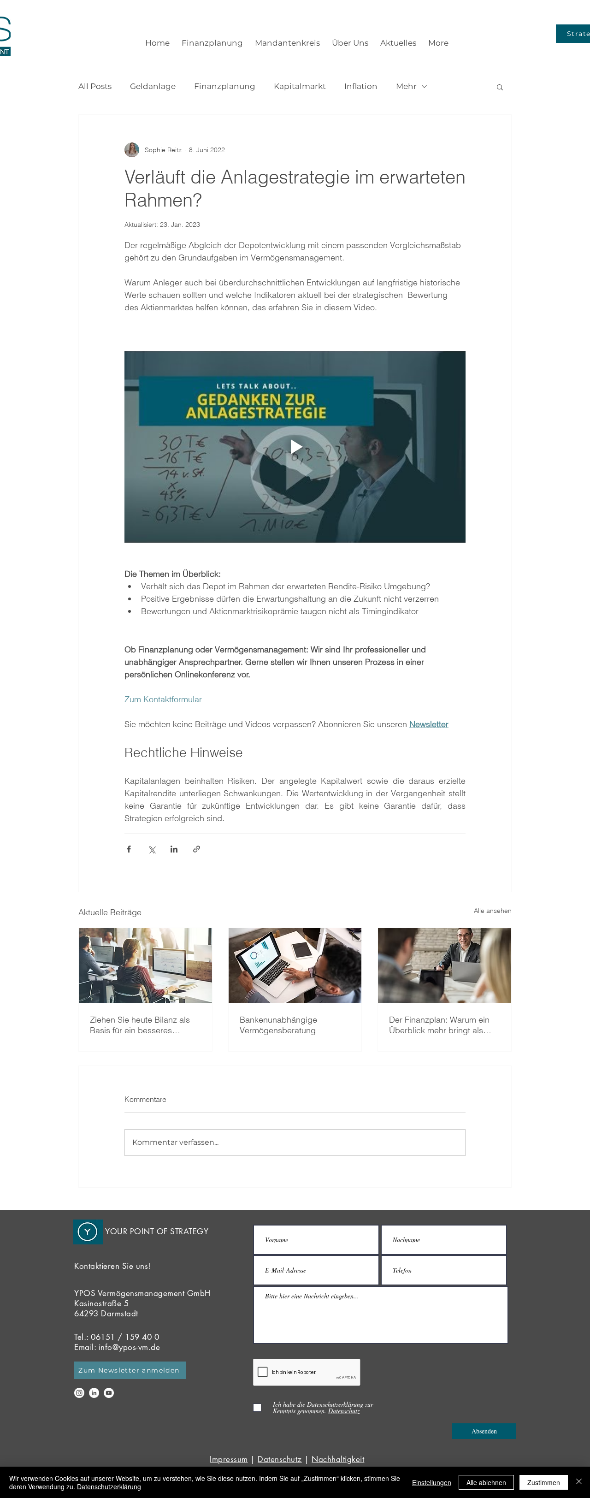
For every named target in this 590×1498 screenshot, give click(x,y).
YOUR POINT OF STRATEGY (156, 1231)
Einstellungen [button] (431, 1482)
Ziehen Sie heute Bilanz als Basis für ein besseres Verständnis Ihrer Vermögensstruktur (140, 1025)
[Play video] (295, 447)
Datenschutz (280, 1459)
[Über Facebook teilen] (128, 849)
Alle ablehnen (486, 1482)
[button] (500, 86)
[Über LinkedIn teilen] (174, 849)
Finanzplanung (224, 86)
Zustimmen (543, 1482)
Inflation (361, 86)
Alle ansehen (493, 910)
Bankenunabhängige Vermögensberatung (278, 1025)
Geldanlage (153, 86)
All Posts (95, 86)
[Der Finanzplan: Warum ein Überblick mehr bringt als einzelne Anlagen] (444, 965)
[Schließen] (578, 1482)
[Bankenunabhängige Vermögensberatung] (295, 965)
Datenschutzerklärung (109, 1486)
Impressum (229, 1459)
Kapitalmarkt (300, 86)
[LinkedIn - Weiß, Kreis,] (94, 1393)
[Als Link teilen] (196, 849)
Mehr (406, 86)
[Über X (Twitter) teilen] (151, 849)
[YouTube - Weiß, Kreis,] (109, 1393)
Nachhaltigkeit (338, 1459)
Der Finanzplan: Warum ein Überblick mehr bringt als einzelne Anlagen (439, 1025)
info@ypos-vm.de (129, 1347)
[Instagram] (79, 1393)
